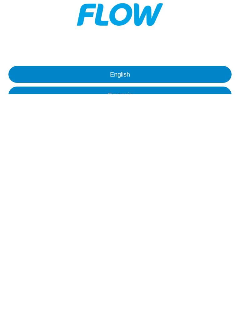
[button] (120, 74)
